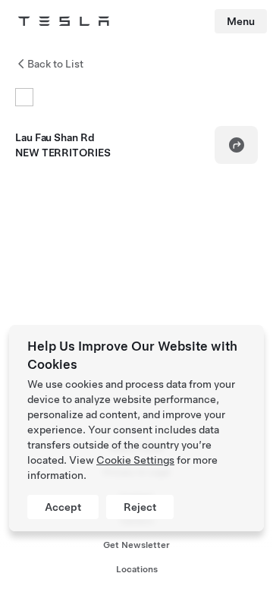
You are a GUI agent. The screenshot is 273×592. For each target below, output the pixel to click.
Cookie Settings (135, 460)
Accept (63, 507)
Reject (140, 507)
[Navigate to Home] (63, 21)
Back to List (55, 64)
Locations (137, 569)
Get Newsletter (136, 545)
